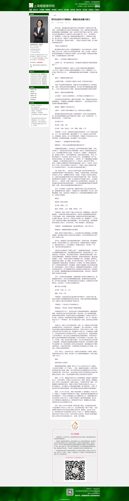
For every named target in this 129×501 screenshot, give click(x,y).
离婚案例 (48, 9)
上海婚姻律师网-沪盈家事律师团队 (90, 495)
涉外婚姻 (66, 9)
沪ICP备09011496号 (64, 499)
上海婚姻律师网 (44, 5)
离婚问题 (32, 91)
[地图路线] (97, 6)
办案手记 (60, 9)
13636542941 (40, 62)
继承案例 (54, 9)
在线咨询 (91, 9)
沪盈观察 (41, 9)
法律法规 (72, 9)
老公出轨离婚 (33, 97)
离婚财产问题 (33, 89)
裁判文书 (35, 9)
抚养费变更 (33, 99)
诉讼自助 (84, 9)
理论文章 (78, 9)
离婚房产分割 (33, 95)
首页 (30, 9)
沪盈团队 (97, 9)
